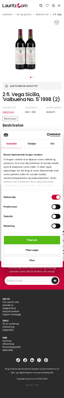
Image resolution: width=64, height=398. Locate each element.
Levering (6, 340)
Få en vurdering (10, 323)
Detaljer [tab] (32, 143)
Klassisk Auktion (10, 311)
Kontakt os (7, 305)
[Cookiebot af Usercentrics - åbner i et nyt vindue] (46, 135)
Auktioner (7, 14)
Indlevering (8, 326)
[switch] (56, 206)
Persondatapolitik (11, 346)
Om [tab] (52, 143)
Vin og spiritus (24, 14)
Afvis (32, 260)
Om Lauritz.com (10, 302)
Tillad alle (32, 240)
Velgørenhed (9, 308)
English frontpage (11, 314)
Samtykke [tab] (11, 143)
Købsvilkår (7, 350)
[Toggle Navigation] (59, 5)
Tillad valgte (32, 250)
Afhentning (8, 343)
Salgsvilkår (8, 329)
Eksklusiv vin (42, 14)
